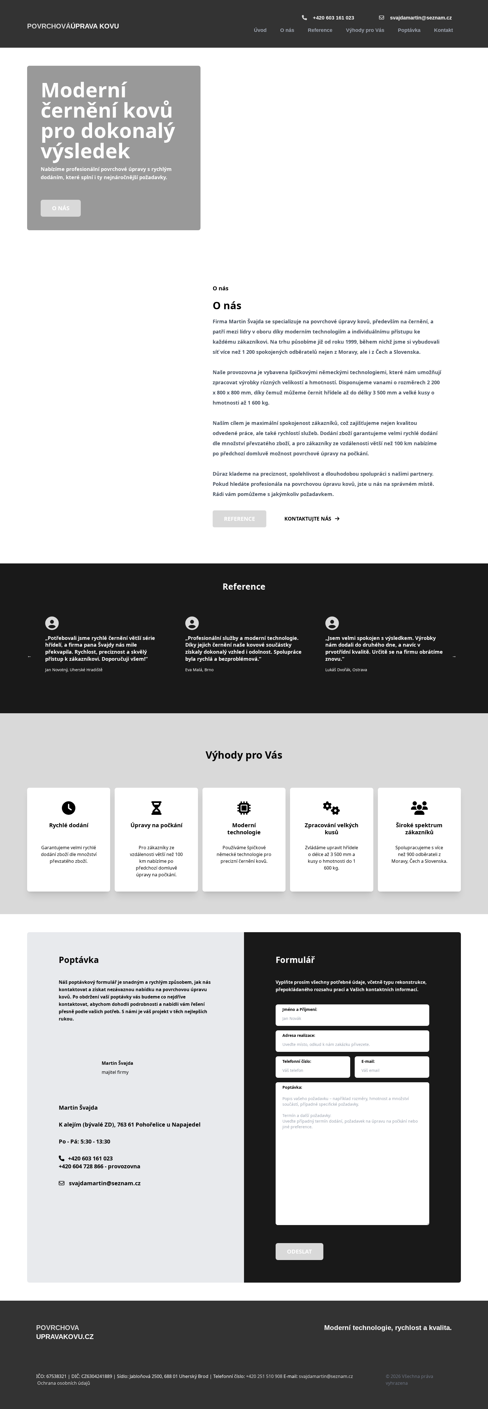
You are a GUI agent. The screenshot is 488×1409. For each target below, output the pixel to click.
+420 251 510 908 (264, 1376)
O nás (287, 30)
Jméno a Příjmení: (299, 1009)
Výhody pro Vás (365, 30)
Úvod (260, 30)
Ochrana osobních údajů (63, 1383)
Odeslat (299, 1251)
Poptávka (409, 30)
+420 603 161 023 (333, 18)
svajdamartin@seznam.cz (421, 18)
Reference (320, 30)
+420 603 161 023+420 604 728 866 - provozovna (99, 1162)
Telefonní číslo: (296, 1061)
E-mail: (368, 1061)
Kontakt (443, 30)
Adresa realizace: (298, 1035)
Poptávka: (292, 1087)
